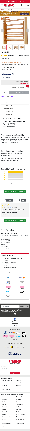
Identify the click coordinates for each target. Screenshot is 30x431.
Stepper (4, 414)
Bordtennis (4, 404)
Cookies (3, 383)
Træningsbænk (19, 404)
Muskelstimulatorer (6, 423)
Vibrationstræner (20, 423)
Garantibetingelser (7, 108)
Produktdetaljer (7, 103)
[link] (8, 278)
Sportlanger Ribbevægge (7, 9)
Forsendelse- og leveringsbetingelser (6, 386)
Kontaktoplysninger (20, 383)
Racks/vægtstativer (20, 414)
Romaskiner (18, 399)
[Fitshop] (9, 5)
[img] (13, 73)
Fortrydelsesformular (6, 389)
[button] (4, 47)
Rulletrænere (19, 411)
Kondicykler (4, 411)
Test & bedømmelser (8, 111)
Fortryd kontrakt (15, 373)
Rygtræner (4, 419)
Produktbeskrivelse (8, 105)
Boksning (4, 409)
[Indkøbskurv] (28, 5)
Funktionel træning (6, 416)
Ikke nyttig (10, 214)
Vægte (17, 406)
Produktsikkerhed (7, 114)
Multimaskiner (5, 401)
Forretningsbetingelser (7, 380)
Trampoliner (18, 401)
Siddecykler (18, 409)
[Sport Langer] (6, 18)
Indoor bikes (5, 406)
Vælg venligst (5, 58)
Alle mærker (5, 427)
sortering (9, 200)
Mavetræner (19, 416)
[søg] (24, 5)
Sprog (22, 200)
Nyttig (4, 214)
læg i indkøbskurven (19, 92)
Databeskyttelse (19, 380)
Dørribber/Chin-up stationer (20, 420)
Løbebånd (4, 399)
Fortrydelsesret (19, 385)
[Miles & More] (15, 353)
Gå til (5, 368)
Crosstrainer (5, 396)
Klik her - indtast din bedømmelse (15, 191)
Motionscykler (19, 396)
